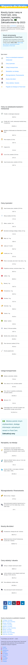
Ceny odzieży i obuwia (12, 83)
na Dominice (13, 25)
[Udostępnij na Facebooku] (5, 603)
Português (5, 653)
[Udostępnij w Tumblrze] (14, 603)
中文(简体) (5, 658)
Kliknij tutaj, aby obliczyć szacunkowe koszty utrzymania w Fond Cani (13, 44)
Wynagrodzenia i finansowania (15, 75)
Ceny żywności (10, 63)
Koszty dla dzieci (11, 79)
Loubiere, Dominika (7, 624)
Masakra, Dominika (7, 626)
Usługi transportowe (12, 67)
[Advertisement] (14, 98)
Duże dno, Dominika (8, 634)
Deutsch (4, 659)
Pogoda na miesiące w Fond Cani (15, 87)
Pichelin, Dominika (7, 631)
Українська (5, 650)
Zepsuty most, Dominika (9, 632)
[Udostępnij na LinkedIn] (23, 603)
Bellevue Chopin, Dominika (9, 628)
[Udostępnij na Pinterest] (18, 603)
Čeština (4, 656)
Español (4, 651)
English (4, 647)
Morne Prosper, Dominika (9, 621)
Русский (4, 648)
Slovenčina (5, 655)
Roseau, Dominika (7, 623)
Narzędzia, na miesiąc (12, 71)
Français (4, 661)
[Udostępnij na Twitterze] (10, 603)
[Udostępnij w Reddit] (5, 607)
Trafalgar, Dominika (7, 620)
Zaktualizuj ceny (8, 434)
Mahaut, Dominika (7, 629)
